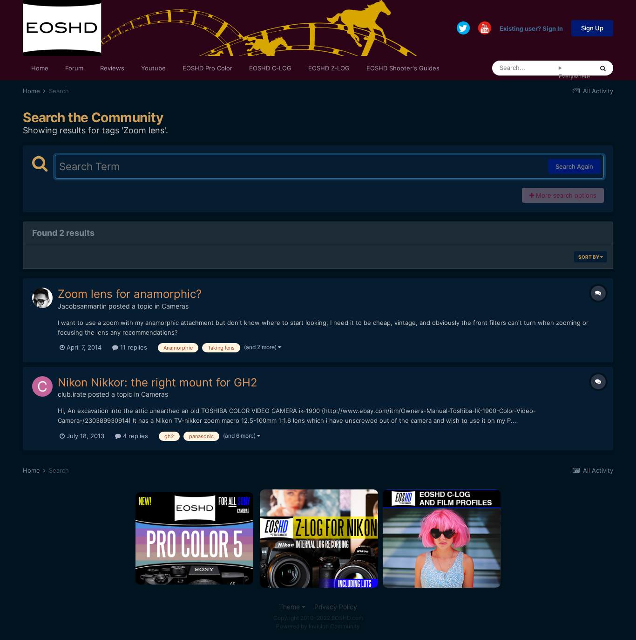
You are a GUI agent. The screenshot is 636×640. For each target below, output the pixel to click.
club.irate (72, 394)
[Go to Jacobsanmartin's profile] (42, 298)
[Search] (603, 68)
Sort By (589, 257)
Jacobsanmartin (82, 306)
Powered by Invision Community (318, 626)
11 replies (132, 347)
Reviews (112, 68)
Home (39, 68)
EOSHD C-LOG (270, 68)
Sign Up (592, 28)
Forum (74, 68)
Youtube (153, 68)
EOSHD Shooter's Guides (403, 68)
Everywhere (574, 76)
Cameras (175, 306)
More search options (565, 195)
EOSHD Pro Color (207, 68)
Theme (290, 607)
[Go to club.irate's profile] (42, 386)
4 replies (134, 436)
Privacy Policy (335, 607)
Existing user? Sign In (531, 28)
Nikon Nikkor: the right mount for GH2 (157, 382)
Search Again (574, 166)
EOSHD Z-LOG (329, 68)
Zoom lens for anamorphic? (130, 294)
